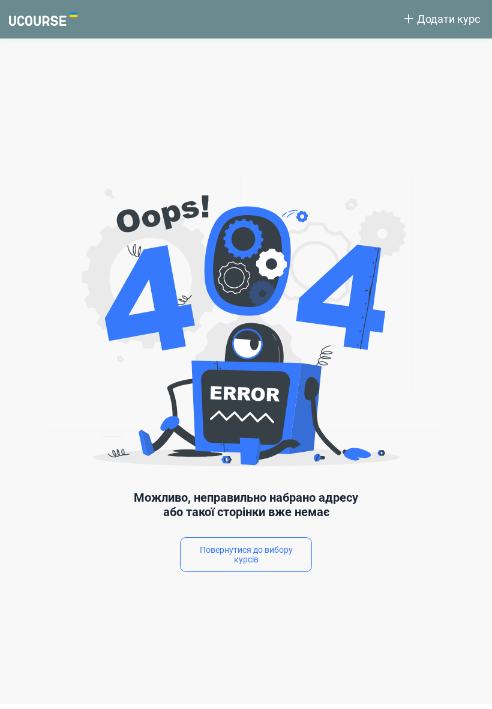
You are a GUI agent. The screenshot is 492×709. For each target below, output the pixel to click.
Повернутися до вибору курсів (246, 554)
